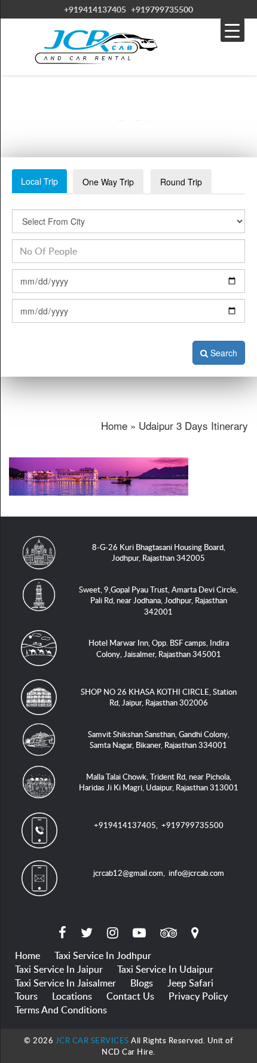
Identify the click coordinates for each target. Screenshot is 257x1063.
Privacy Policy (198, 996)
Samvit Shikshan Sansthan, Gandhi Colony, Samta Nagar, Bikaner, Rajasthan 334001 (159, 740)
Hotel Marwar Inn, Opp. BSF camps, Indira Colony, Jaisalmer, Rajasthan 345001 (158, 648)
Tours (26, 996)
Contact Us (130, 996)
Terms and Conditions (61, 1009)
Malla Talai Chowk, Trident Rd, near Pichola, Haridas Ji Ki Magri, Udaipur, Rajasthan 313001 (158, 782)
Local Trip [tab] (39, 181)
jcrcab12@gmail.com (128, 872)
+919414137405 (95, 9)
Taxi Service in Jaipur (59, 969)
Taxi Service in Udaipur (165, 969)
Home (27, 955)
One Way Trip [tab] (108, 182)
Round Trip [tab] (181, 182)
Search (222, 353)
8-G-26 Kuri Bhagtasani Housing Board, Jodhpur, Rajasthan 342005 (158, 553)
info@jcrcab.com (196, 872)
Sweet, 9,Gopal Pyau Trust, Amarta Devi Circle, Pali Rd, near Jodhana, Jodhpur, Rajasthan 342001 (158, 600)
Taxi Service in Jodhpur (102, 955)
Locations (72, 996)
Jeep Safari (190, 982)
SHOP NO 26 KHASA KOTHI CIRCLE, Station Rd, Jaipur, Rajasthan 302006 (159, 697)
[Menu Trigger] (232, 30)
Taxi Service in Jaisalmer (65, 982)
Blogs (141, 982)
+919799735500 (162, 9)
